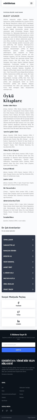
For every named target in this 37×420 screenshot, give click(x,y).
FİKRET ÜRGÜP (8, 289)
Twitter (18, 315)
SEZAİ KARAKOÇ (8, 262)
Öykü (3, 391)
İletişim (22, 397)
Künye (21, 394)
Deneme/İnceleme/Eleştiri (9, 394)
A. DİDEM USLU (8, 273)
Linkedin (18, 324)
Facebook (18, 305)
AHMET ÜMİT (7, 267)
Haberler (22, 391)
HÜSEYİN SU (7, 256)
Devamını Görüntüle (7, 374)
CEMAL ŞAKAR (8, 240)
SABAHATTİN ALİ (9, 245)
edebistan (9, 3)
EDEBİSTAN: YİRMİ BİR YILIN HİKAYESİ (18, 362)
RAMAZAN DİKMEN (9, 251)
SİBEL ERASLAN (8, 284)
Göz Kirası (4, 400)
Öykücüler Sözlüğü (25, 387)
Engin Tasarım (31, 417)
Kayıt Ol (18, 350)
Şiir (3, 387)
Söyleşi (4, 397)
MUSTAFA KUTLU (9, 278)
